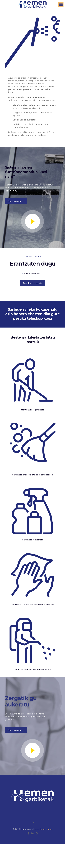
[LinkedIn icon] (32, 833)
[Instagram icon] (36, 833)
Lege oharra (46, 829)
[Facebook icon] (28, 833)
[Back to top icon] (32, 822)
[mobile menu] (60, 4)
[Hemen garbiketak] (32, 4)
